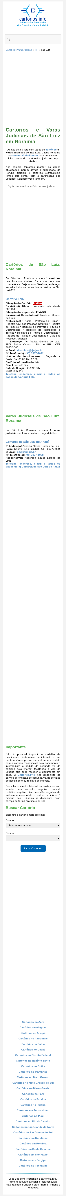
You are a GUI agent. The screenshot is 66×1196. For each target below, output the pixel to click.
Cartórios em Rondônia (33, 1138)
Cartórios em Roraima (33, 1143)
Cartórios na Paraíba (33, 1099)
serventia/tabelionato (24, 155)
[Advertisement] (33, 90)
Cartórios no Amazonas (33, 1038)
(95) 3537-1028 (34, 454)
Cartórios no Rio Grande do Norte (33, 1126)
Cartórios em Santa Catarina (33, 1149)
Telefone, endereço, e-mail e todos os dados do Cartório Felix (33, 375)
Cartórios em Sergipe (33, 1160)
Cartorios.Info (26, 774)
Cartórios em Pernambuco (33, 1110)
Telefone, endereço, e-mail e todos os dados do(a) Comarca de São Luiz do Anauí (33, 465)
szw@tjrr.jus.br (26, 451)
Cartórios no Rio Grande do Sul (33, 1132)
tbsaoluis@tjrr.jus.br (30, 350)
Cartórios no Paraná (33, 1104)
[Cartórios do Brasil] (33, 26)
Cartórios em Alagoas (33, 1027)
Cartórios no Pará (33, 1093)
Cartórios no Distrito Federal (33, 1055)
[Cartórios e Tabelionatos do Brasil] (8, 40)
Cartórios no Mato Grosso (33, 1077)
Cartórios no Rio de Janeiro (33, 1121)
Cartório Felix (15, 299)
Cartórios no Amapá (33, 1033)
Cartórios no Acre (33, 1021)
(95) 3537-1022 (34, 353)
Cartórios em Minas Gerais (33, 1088)
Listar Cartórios (33, 848)
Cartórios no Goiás (33, 1066)
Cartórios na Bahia (33, 1044)
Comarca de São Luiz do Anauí (27, 441)
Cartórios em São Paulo (33, 1154)
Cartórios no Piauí (33, 1115)
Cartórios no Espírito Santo (33, 1060)
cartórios (51, 149)
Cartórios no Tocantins (33, 1165)
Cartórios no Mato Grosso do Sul (33, 1082)
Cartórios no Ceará (33, 1049)
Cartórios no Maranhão (33, 1071)
